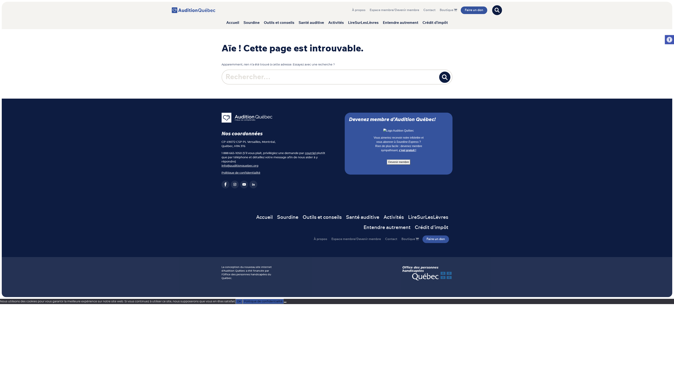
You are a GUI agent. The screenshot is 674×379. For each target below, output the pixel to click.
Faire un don (474, 10)
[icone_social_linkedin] (253, 184)
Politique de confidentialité (241, 172)
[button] (669, 39)
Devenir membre (398, 162)
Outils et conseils (279, 23)
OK (239, 301)
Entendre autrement (400, 23)
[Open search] (497, 10)
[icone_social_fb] (225, 184)
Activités (336, 23)
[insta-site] (235, 184)
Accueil (232, 23)
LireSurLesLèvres (363, 23)
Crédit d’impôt (435, 23)
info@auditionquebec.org (240, 165)
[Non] (285, 302)
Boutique (446, 10)
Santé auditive (311, 23)
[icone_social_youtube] (244, 184)
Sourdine (251, 23)
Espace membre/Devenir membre (394, 10)
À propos (358, 10)
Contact (429, 10)
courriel (310, 153)
